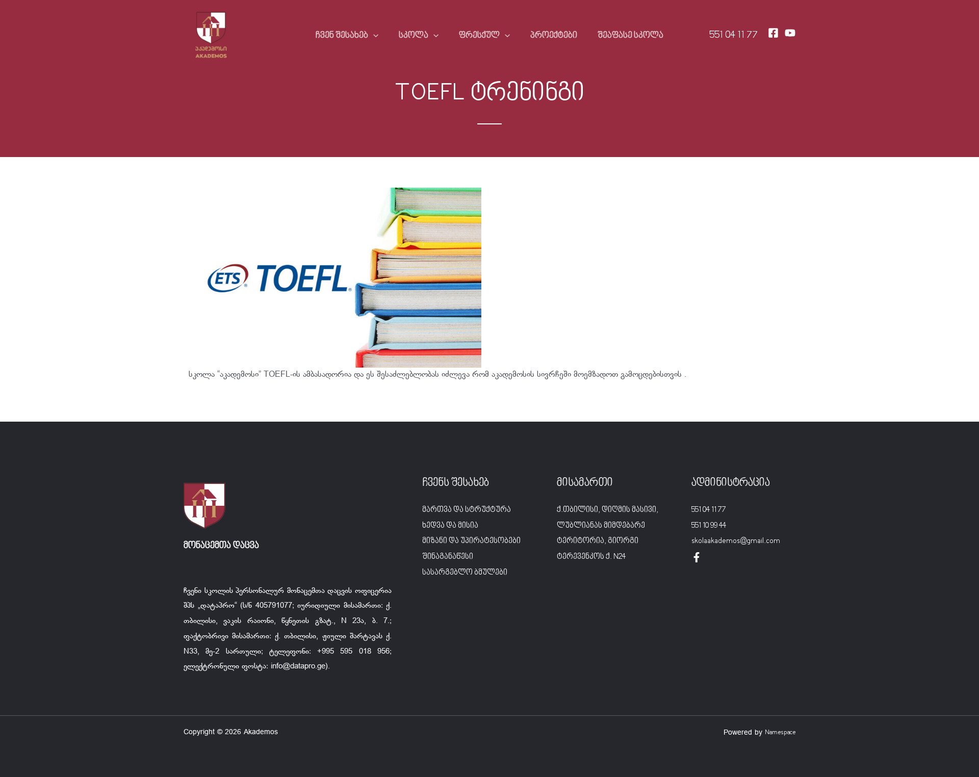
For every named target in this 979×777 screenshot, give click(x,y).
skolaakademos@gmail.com (735, 541)
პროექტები (553, 36)
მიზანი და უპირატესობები (471, 541)
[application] (373, 35)
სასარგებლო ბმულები (464, 572)
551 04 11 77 (733, 35)
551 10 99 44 (708, 525)
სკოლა (413, 36)
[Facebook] (773, 33)
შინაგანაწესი (447, 556)
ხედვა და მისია (450, 525)
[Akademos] (211, 35)
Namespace (780, 733)
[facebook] (696, 557)
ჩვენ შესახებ (342, 36)
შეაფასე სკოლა (630, 36)
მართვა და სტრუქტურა (466, 509)
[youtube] (790, 33)
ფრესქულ (479, 36)
